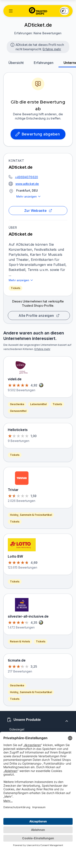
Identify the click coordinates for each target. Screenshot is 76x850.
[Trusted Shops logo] (38, 11)
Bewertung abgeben (41, 134)
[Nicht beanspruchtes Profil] (12, 44)
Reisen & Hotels (20, 641)
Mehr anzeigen (26, 196)
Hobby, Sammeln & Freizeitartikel (31, 514)
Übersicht (16, 63)
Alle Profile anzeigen (36, 315)
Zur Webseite (35, 210)
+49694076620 (26, 177)
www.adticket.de (27, 184)
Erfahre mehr (52, 49)
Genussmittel (18, 410)
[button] (11, 11)
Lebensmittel (38, 404)
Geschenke (17, 404)
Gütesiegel (16, 729)
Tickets (15, 288)
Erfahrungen (43, 63)
